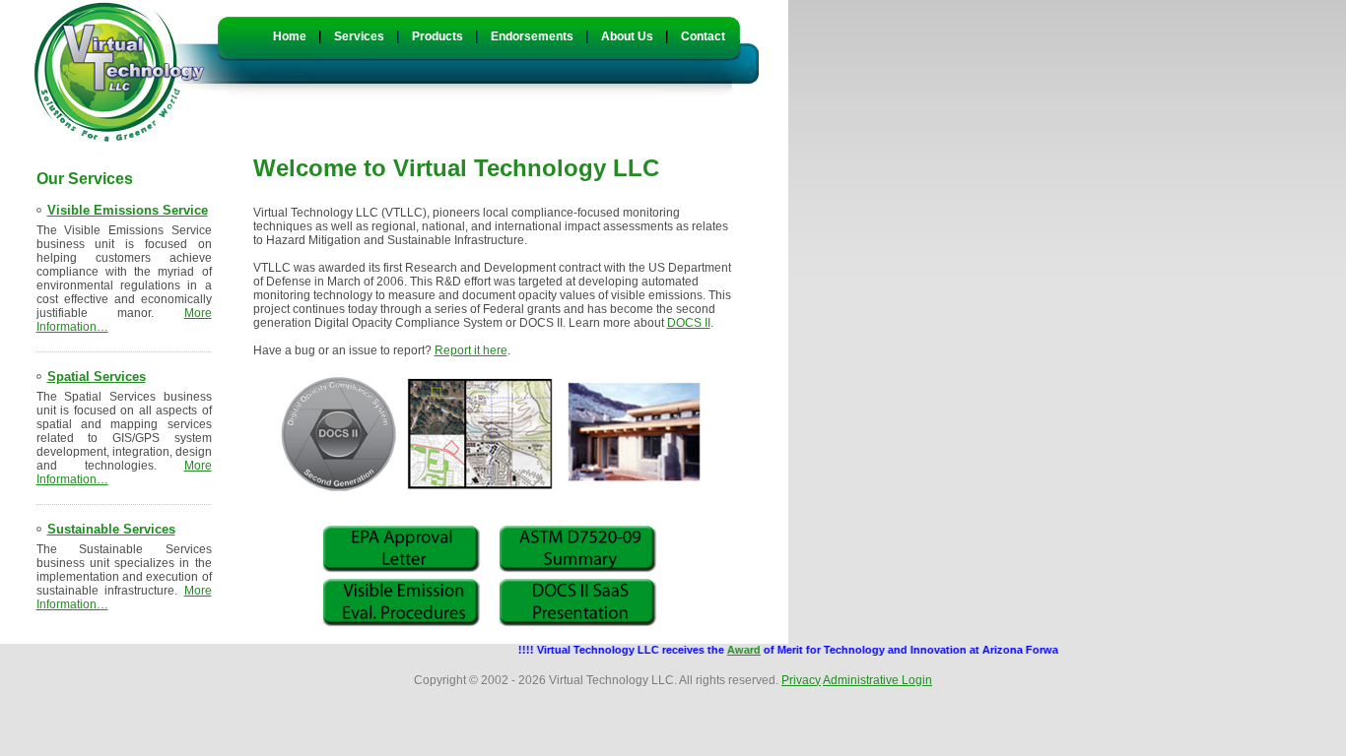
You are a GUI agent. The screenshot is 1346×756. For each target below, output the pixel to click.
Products (437, 36)
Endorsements (532, 36)
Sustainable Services (111, 529)
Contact (703, 36)
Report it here (471, 350)
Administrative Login (877, 680)
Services (359, 36)
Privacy (801, 680)
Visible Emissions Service (127, 210)
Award (731, 650)
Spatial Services (96, 376)
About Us (627, 36)
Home (289, 36)
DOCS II (688, 323)
